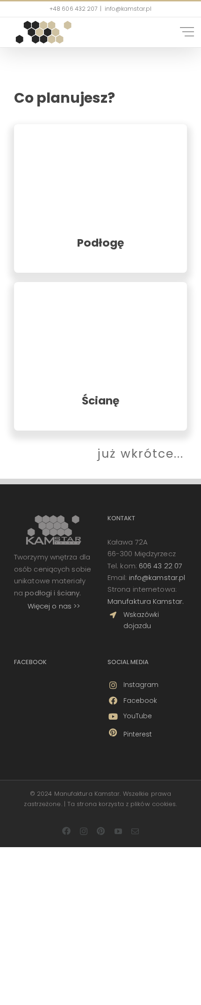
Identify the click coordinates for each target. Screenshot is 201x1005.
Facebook (140, 700)
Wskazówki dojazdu (141, 620)
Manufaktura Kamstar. (146, 601)
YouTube (137, 716)
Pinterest (137, 734)
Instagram (141, 684)
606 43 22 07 (160, 566)
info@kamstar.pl (157, 577)
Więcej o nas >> (54, 606)
